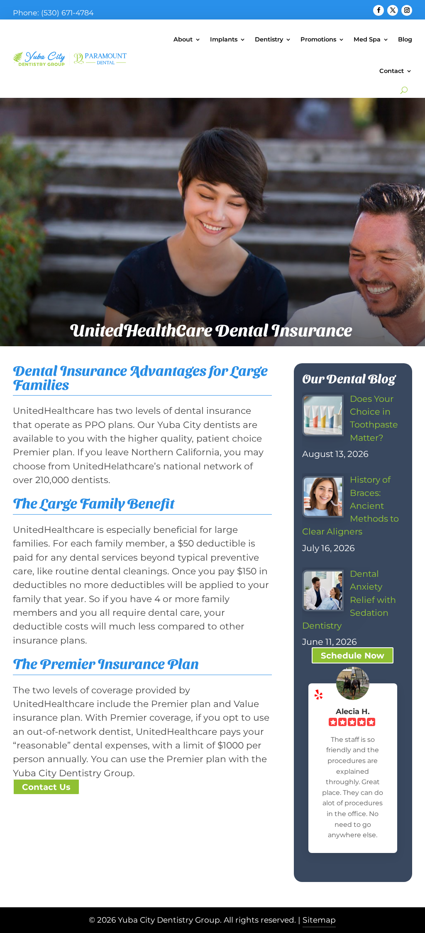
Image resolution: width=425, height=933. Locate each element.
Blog (405, 39)
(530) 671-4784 (67, 12)
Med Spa (367, 39)
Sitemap (319, 920)
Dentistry (269, 39)
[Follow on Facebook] (378, 10)
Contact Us (46, 787)
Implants (223, 39)
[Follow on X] (392, 10)
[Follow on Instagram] (406, 10)
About (183, 39)
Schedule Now (352, 656)
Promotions (318, 39)
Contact (391, 71)
